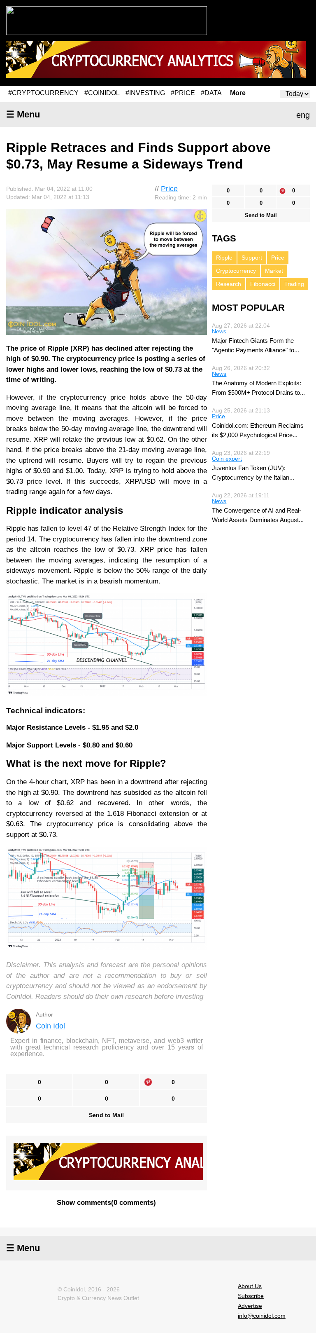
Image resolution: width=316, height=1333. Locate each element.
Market (274, 270)
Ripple (224, 257)
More (238, 93)
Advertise (250, 1306)
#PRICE (183, 92)
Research (228, 284)
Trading (294, 284)
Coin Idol (50, 1026)
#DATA (211, 92)
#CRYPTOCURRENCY (43, 92)
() (106, 1202)
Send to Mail (106, 1115)
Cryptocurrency (236, 270)
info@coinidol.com (262, 1315)
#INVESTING (145, 92)
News (219, 331)
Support (252, 257)
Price (169, 189)
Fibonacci (262, 284)
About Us (250, 1286)
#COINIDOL (102, 92)
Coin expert (227, 458)
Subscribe (251, 1296)
